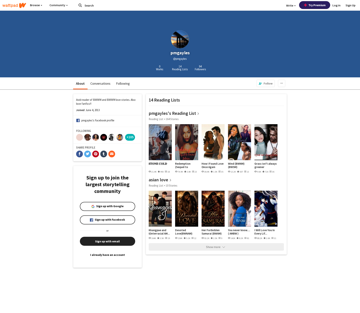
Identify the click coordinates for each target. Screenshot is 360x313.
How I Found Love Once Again (213, 165)
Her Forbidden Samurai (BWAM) (212, 232)
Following (123, 83)
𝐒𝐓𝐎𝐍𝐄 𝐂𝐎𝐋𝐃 (158, 163)
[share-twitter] (87, 154)
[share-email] (111, 154)
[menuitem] (265, 83)
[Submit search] (80, 5)
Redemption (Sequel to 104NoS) (182, 165)
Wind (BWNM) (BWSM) (236, 165)
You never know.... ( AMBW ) (239, 232)
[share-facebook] (79, 154)
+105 (130, 137)
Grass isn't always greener (265, 165)
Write (290, 5)
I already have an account (107, 255)
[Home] (14, 5)
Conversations (100, 83)
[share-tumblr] (103, 154)
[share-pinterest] (95, 154)
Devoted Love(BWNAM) (183, 232)
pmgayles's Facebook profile (97, 120)
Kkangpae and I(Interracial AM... (159, 232)
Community (58, 5)
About (80, 83)
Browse (35, 5)
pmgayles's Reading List (172, 113)
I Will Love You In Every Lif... (264, 232)
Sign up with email (107, 241)
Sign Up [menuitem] (351, 5)
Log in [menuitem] (336, 5)
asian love (158, 180)
